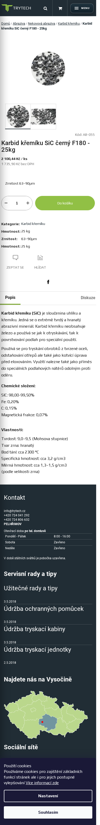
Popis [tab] (10, 297)
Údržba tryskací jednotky (37, 649)
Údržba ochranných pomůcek (44, 608)
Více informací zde (42, 782)
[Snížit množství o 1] (6, 203)
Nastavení (48, 795)
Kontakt (14, 497)
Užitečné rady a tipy (30, 588)
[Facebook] (48, 282)
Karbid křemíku (33, 224)
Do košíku (65, 203)
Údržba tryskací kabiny (34, 629)
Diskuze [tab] (88, 297)
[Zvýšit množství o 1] (27, 203)
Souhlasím (48, 812)
